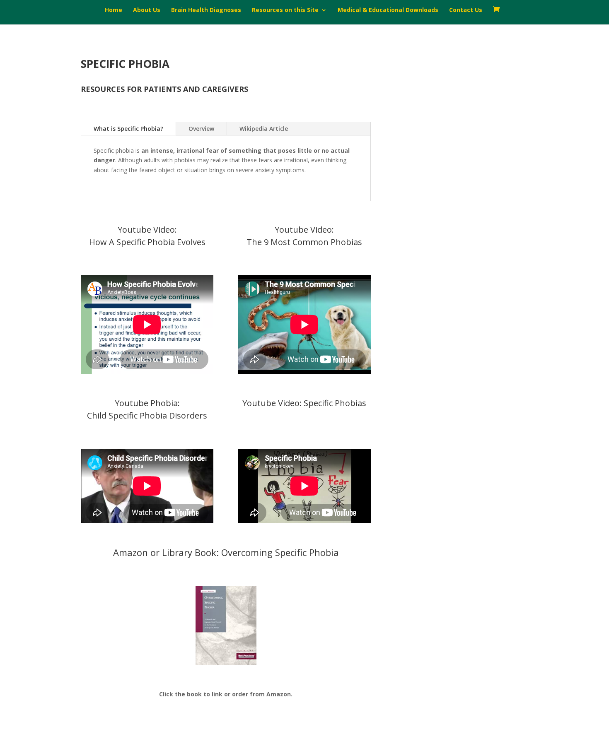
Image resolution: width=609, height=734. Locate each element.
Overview (201, 128)
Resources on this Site (285, 10)
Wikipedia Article (263, 128)
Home (113, 10)
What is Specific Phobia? (128, 128)
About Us (146, 10)
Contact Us (465, 10)
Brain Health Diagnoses (206, 10)
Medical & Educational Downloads (388, 10)
